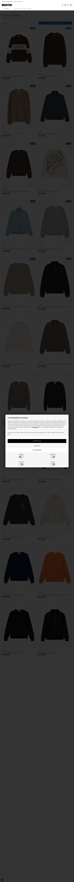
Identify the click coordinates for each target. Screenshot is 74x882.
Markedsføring (53, 454)
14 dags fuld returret (13, 1)
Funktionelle (21, 461)
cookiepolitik (35, 427)
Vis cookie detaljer (37, 450)
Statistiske (53, 461)
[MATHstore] (7, 5)
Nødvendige (21, 454)
